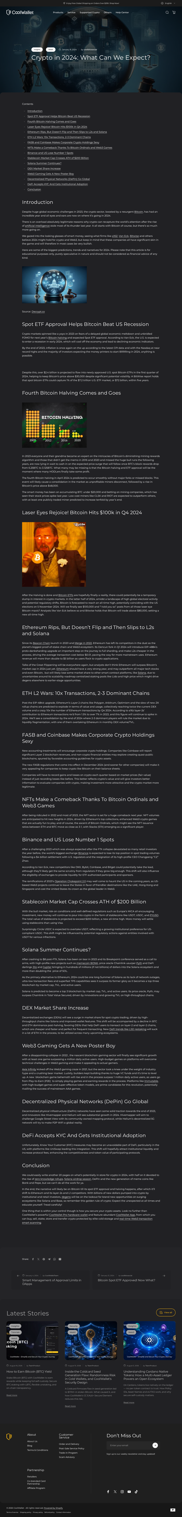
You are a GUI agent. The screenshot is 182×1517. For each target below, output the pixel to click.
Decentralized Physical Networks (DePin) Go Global (58, 179)
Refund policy (49, 1512)
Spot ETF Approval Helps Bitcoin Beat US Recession (58, 116)
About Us (32, 1441)
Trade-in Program (68, 1452)
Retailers (32, 1476)
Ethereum (62, 668)
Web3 (50, 49)
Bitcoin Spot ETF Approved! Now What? (126, 1280)
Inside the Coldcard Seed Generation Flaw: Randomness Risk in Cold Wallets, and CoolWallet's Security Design (90, 1377)
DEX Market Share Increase (44, 168)
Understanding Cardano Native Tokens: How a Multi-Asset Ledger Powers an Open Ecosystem (148, 1375)
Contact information (63, 1512)
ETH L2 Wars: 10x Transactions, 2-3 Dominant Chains (59, 137)
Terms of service (12, 1512)
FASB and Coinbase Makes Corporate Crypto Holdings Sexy (63, 142)
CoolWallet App (125, 1214)
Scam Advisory (67, 1457)
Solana (142, 672)
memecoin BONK (87, 963)
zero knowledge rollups (49, 1179)
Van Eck (124, 236)
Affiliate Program (36, 1488)
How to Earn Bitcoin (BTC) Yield (28, 1371)
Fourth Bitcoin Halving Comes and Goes (51, 121)
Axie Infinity (29, 1069)
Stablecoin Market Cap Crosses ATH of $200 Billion (58, 158)
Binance (83, 853)
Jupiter (47, 967)
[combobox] (168, 3)
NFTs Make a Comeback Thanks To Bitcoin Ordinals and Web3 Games (69, 147)
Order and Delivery (69, 1444)
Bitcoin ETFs (65, 595)
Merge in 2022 (83, 643)
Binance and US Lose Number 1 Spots (50, 152)
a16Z (115, 236)
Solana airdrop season (77, 1179)
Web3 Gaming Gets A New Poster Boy (50, 173)
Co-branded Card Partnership (36, 1482)
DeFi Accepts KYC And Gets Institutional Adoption (57, 184)
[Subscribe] (155, 1445)
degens (66, 1196)
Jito (35, 967)
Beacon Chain (41, 643)
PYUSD (154, 915)
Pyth (139, 963)
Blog (29, 1445)
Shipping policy (25, 1512)
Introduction (34, 111)
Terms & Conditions (37, 1450)
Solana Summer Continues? (44, 163)
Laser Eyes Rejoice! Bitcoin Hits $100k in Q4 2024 (57, 126)
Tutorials (15, 1332)
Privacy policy (38, 1512)
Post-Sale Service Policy (71, 1448)
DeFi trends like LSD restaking (127, 1029)
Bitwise (134, 236)
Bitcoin (138, 211)
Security (74, 1326)
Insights (37, 49)
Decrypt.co (38, 311)
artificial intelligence (37, 225)
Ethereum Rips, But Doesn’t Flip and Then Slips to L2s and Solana (67, 131)
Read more (11, 1395)
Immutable (151, 1081)
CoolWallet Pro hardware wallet (68, 1214)
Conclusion (34, 189)
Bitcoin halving (57, 337)
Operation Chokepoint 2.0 (70, 881)
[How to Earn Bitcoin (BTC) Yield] (32, 1340)
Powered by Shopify (53, 1508)
